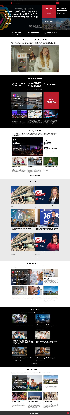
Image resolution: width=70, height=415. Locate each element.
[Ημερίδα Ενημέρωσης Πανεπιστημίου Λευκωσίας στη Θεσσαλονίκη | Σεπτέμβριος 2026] (19, 347)
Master (61, 12)
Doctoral (64, 12)
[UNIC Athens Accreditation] (23, 186)
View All (64, 13)
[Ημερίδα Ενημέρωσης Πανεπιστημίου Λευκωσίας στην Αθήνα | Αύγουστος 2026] (19, 314)
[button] (1, 17)
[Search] (57, 0)
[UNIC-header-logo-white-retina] (15, 2)
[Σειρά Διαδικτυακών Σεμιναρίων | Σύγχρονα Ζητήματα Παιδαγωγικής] (23, 209)
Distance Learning (59, 13)
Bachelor (58, 12)
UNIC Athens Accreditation (16, 205)
